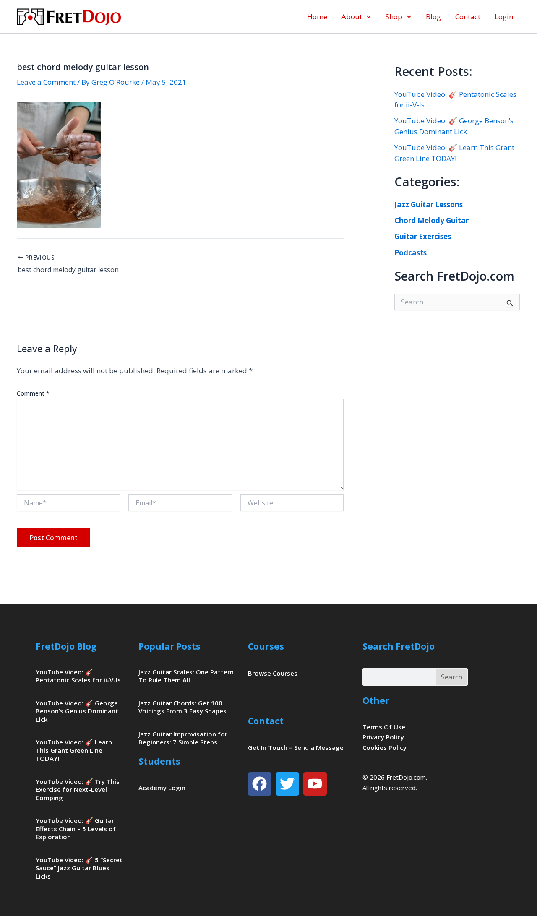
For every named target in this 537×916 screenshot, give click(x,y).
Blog (433, 16)
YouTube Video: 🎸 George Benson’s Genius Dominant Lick (77, 711)
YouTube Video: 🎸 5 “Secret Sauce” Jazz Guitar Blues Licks (79, 868)
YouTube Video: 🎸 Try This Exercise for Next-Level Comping (78, 789)
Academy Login (161, 787)
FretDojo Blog (66, 646)
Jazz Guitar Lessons (428, 204)
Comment (33, 393)
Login (504, 16)
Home (317, 16)
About (351, 16)
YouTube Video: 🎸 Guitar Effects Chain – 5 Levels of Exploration (76, 828)
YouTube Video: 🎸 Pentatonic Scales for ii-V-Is (78, 676)
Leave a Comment (46, 82)
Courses (266, 646)
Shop (394, 16)
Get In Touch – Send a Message (296, 747)
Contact (467, 16)
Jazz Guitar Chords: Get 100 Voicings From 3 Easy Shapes (182, 707)
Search (451, 677)
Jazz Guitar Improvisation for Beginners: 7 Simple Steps (182, 738)
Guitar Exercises (422, 236)
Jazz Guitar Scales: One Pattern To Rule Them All (186, 676)
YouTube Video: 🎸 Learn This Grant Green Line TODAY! (74, 750)
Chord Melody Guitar (431, 220)
